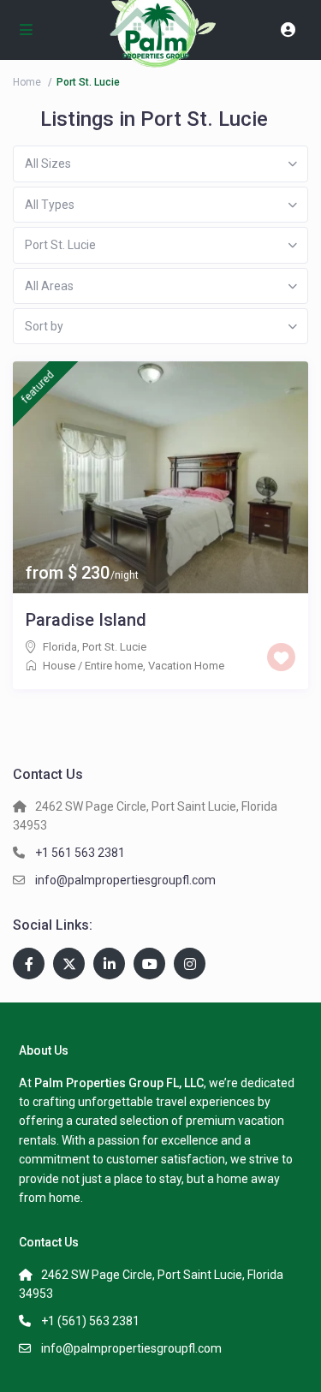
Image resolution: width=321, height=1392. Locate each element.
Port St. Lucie (114, 646)
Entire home (114, 665)
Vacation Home (186, 665)
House (59, 665)
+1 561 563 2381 (80, 853)
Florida (60, 646)
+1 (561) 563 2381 (90, 1321)
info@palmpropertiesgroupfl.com (125, 880)
